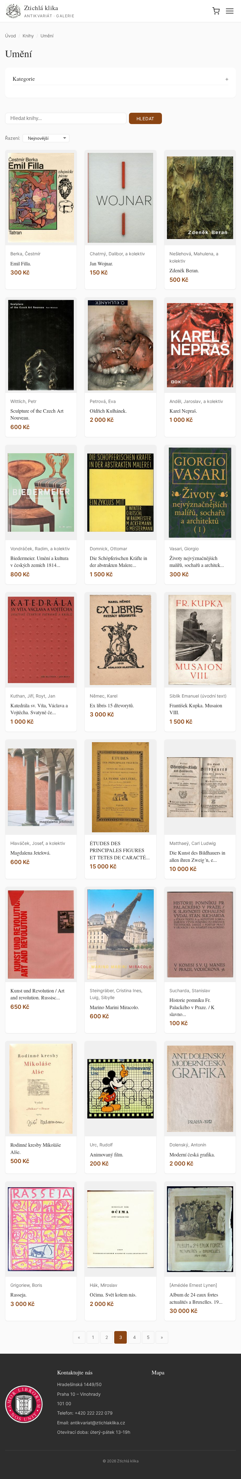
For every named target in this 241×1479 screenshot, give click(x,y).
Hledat (145, 118)
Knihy (28, 35)
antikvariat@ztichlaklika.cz (97, 1422)
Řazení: (12, 138)
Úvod (10, 35)
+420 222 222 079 (94, 1413)
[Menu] (229, 11)
